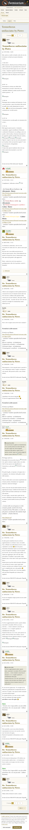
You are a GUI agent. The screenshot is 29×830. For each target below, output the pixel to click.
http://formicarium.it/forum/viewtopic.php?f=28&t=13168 (14, 221)
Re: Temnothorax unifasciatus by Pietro (11, 176)
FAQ (15, 21)
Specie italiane (9, 10)
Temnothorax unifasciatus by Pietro (13, 28)
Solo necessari (6, 827)
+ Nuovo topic (4, 15)
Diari (26, 10)
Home (2, 10)
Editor (4, 21)
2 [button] (15, 35)
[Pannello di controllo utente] (1, 21)
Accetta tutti (17, 827)
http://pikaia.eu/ (6, 517)
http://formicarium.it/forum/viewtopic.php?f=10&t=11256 (14, 210)
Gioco (7, 12)
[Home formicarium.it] (14, 3)
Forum (2, 12)
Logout (10, 21)
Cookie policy (4, 824)
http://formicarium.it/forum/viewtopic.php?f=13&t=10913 (14, 194)
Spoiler (7, 271)
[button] (20, 35)
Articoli (21, 10)
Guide (16, 10)
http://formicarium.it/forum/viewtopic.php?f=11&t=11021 (14, 335)
